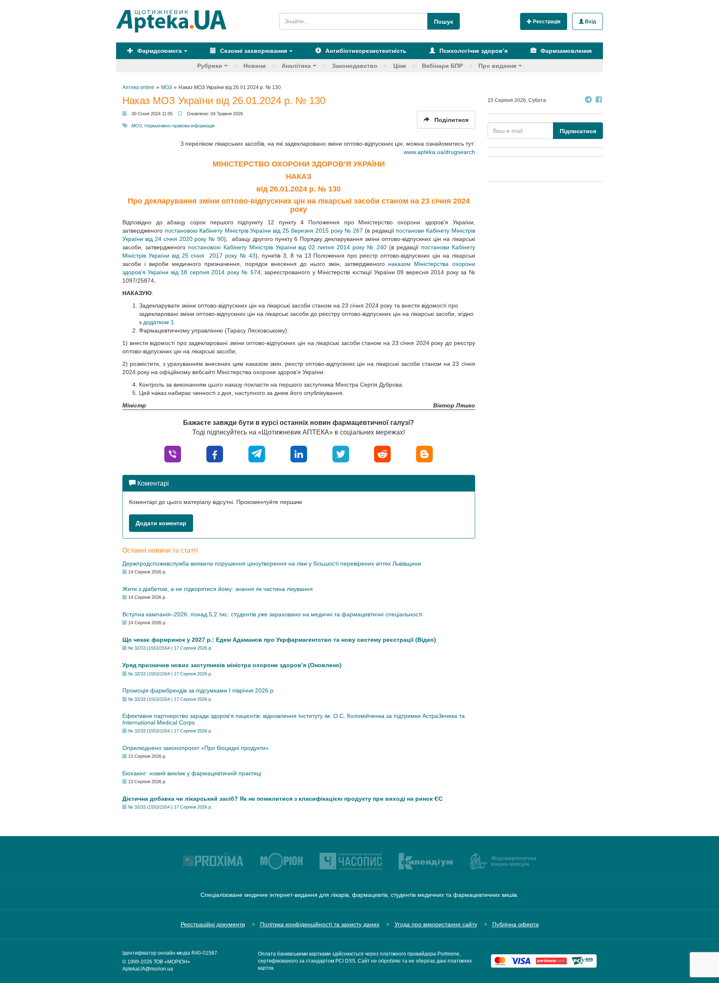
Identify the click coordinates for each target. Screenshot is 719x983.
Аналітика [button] (296, 65)
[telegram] (256, 453)
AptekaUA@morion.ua (147, 969)
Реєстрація (546, 22)
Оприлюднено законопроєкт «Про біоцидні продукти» (195, 748)
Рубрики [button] (209, 65)
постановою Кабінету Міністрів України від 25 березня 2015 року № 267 (264, 230)
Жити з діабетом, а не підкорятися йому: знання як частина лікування (217, 589)
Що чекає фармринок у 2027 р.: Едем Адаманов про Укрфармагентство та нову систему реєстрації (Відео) (279, 639)
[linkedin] (298, 453)
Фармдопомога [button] (159, 50)
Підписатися (578, 131)
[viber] (172, 453)
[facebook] (214, 453)
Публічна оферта (515, 924)
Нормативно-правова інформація (179, 125)
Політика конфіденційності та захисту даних (319, 924)
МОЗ (136, 125)
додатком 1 (158, 322)
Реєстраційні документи (213, 924)
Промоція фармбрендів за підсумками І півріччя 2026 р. (198, 690)
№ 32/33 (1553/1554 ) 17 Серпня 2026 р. (170, 647)
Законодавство (354, 65)
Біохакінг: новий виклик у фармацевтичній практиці (191, 773)
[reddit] (382, 453)
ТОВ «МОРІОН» (172, 962)
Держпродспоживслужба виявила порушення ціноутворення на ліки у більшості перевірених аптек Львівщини (271, 563)
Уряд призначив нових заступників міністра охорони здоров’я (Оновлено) (232, 665)
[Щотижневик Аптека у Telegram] (588, 100)
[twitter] (340, 453)
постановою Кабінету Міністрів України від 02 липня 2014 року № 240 (287, 247)
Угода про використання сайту (435, 924)
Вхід (590, 22)
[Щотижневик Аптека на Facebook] (599, 100)
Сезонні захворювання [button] (252, 50)
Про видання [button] (497, 65)
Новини (254, 65)
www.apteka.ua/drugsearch (439, 152)
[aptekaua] (424, 453)
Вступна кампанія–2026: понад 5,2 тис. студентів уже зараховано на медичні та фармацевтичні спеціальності (272, 614)
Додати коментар (161, 523)
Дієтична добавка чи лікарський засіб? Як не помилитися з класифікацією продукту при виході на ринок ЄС (282, 798)
